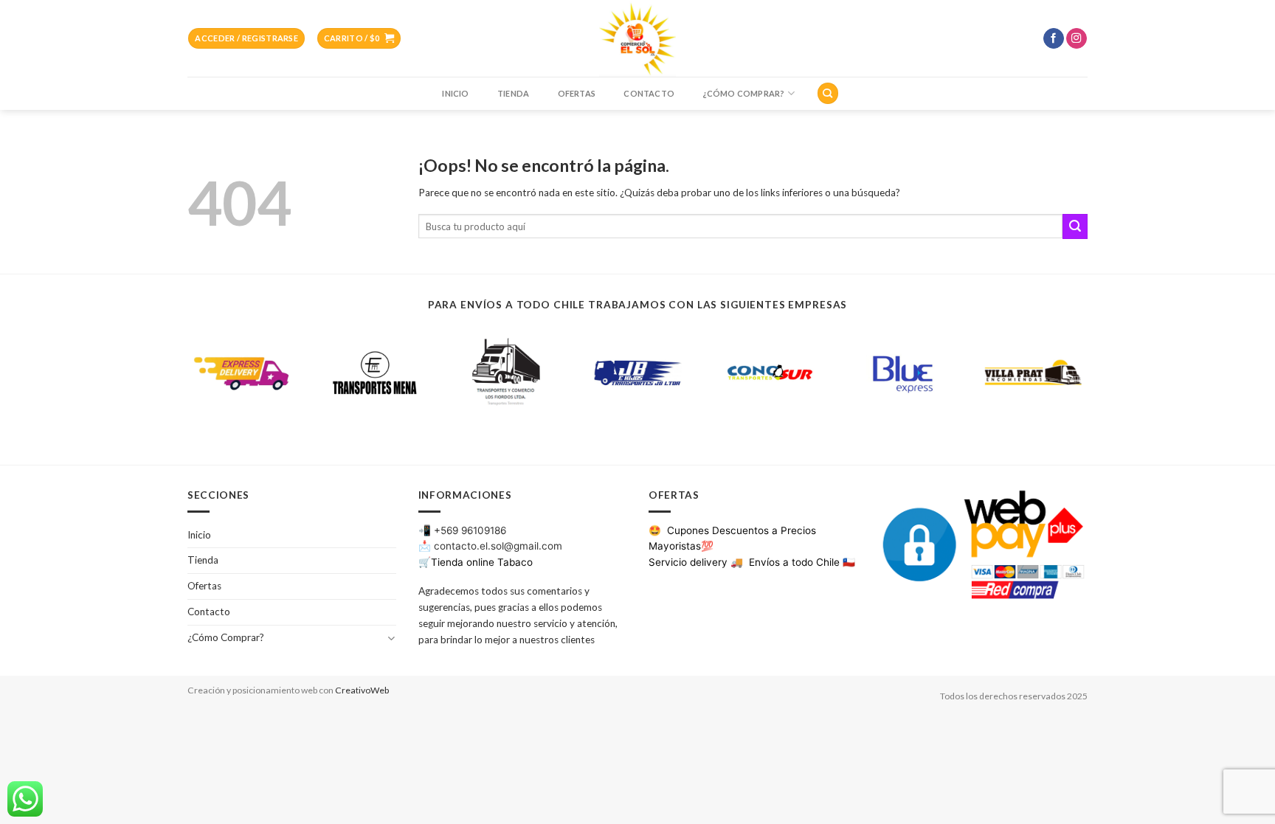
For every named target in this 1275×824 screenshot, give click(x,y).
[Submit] (1075, 226)
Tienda (513, 93)
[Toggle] (390, 637)
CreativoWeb (362, 690)
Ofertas (577, 93)
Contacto (648, 93)
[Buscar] (827, 93)
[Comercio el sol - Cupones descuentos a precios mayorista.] (637, 38)
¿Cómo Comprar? (743, 93)
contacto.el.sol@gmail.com (498, 546)
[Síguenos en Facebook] (1053, 38)
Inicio (455, 93)
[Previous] (184, 382)
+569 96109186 (470, 530)
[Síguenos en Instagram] (1076, 38)
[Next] (1090, 382)
